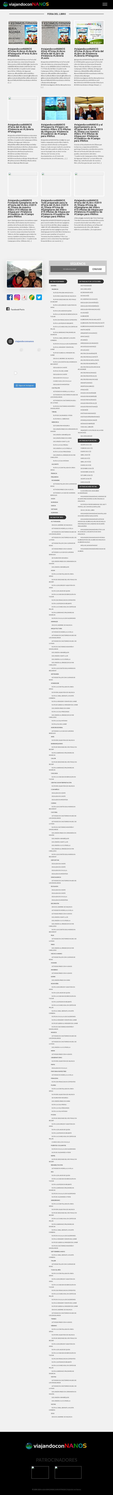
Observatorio (56, 1057)
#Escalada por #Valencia (89, 309)
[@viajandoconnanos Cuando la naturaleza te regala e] (33, 356)
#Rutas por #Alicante (88, 357)
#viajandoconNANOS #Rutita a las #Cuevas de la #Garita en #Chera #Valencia (91, 532)
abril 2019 (84, 462)
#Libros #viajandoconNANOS (91, 326)
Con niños (55, 789)
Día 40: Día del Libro (87, 510)
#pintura (84, 336)
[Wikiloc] (31, 298)
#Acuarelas (85, 289)
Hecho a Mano (56, 953)
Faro (53, 944)
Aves (52, 736)
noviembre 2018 (86, 472)
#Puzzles (84, 350)
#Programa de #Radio (88, 343)
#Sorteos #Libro (86, 386)
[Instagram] (17, 298)
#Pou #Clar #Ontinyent (89, 545)
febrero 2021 (85, 448)
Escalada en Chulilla (60, 378)
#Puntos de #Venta (87, 346)
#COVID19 (84, 296)
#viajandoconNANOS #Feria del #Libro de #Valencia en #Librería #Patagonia (21, 128)
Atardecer (55, 683)
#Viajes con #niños (87, 393)
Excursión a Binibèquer (62, 434)
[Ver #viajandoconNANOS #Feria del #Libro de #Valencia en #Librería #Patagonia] (23, 108)
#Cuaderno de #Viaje (88, 299)
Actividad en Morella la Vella (64, 391)
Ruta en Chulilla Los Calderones (65, 344)
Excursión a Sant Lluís (61, 441)
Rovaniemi (56, 480)
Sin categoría (85, 436)
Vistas (53, 1404)
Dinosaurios (56, 877)
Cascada (54, 773)
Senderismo (55, 1200)
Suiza (53, 498)
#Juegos (84, 312)
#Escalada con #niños (88, 302)
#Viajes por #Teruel (88, 403)
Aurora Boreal (57, 727)
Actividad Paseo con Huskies (63, 489)
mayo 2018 (84, 482)
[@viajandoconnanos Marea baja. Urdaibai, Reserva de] (33, 373)
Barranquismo (57, 743)
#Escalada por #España (89, 306)
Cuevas (53, 803)
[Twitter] (39, 298)
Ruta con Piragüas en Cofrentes (65, 320)
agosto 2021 (85, 445)
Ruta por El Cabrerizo (61, 419)
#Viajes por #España (88, 396)
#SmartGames (85, 383)
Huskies (54, 963)
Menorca (55, 422)
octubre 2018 (85, 475)
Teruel (54, 412)
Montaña (54, 983)
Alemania (54, 512)
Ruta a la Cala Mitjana (61, 461)
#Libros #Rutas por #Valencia (91, 323)
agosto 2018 (85, 478)
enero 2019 (85, 465)
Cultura (54, 812)
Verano (54, 1325)
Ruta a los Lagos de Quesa (62, 311)
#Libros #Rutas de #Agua (89, 319)
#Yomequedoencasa (88, 420)
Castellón (56, 388)
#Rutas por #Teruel (88, 376)
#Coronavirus (86, 292)
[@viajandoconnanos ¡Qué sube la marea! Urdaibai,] (16, 373)
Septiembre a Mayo (58, 1251)
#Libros (83, 316)
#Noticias (84, 329)
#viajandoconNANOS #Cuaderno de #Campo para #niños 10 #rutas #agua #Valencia (92, 499)
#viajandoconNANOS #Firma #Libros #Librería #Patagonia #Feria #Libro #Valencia (22, 52)
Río (52, 1172)
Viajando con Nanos (74, 1489)
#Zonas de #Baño (87, 423)
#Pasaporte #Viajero (88, 333)
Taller (53, 1260)
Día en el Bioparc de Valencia (63, 358)
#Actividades (85, 285)
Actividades (55, 521)
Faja (52, 935)
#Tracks (83, 389)
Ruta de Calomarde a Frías (62, 415)
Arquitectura (56, 628)
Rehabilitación (57, 1165)
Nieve (53, 1050)
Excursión (55, 903)
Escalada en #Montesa (61, 384)
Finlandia (54, 477)
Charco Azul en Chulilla (62, 381)
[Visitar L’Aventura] (40, 1472)
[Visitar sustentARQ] (68, 1472)
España (53, 285)
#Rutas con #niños (87, 353)
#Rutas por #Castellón (89, 360)
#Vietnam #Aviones (87, 413)
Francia (54, 473)
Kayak (53, 976)
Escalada (54, 886)
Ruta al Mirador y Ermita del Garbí (64, 701)
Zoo (52, 1413)
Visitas (53, 1377)
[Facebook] (10, 298)
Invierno (54, 970)
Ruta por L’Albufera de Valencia (64, 296)
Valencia (55, 289)
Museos (54, 1032)
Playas (53, 1085)
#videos (83, 410)
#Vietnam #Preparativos (89, 417)
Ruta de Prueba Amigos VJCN (63, 292)
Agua (53, 570)
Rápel (53, 1155)
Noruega (54, 502)
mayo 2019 (84, 458)
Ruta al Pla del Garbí (60, 371)
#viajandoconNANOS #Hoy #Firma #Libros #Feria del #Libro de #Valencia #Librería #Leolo (53, 53)
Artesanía (55, 674)
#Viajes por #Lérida (87, 400)
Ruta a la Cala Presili (60, 445)
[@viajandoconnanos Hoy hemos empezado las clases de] (16, 356)
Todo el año (56, 1270)
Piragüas (54, 1078)
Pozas (53, 1114)
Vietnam (54, 509)
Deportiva (55, 860)
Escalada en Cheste (60, 367)
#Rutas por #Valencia (88, 379)
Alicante (55, 464)
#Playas (83, 340)
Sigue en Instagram (26, 385)
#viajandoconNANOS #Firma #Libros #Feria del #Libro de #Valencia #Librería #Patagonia (89, 52)
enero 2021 (85, 451)
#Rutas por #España (88, 363)
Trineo (53, 1319)
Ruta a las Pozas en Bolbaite (63, 323)
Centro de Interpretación (61, 782)
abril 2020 (84, 455)
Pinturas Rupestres (58, 1071)
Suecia (53, 505)
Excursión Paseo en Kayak (62, 438)
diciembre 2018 (86, 468)
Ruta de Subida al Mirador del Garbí (65, 705)
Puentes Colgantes (58, 1145)
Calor (53, 758)
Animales (54, 621)
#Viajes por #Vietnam (88, 406)
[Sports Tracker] (24, 298)
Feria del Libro (86, 427)
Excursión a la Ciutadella (62, 448)
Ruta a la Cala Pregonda (62, 451)
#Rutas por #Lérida (87, 373)
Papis (53, 1064)
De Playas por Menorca (61, 425)
